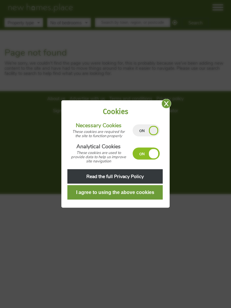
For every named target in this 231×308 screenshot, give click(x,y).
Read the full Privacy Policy (115, 176)
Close (166, 104)
